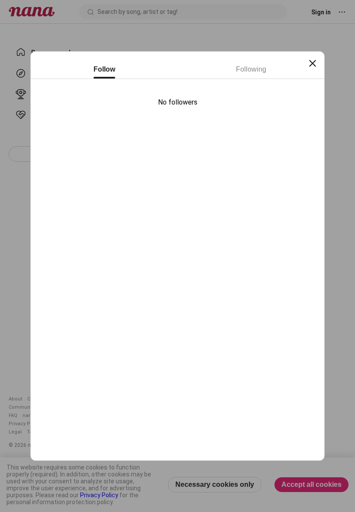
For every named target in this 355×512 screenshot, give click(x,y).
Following (251, 69)
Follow (104, 69)
